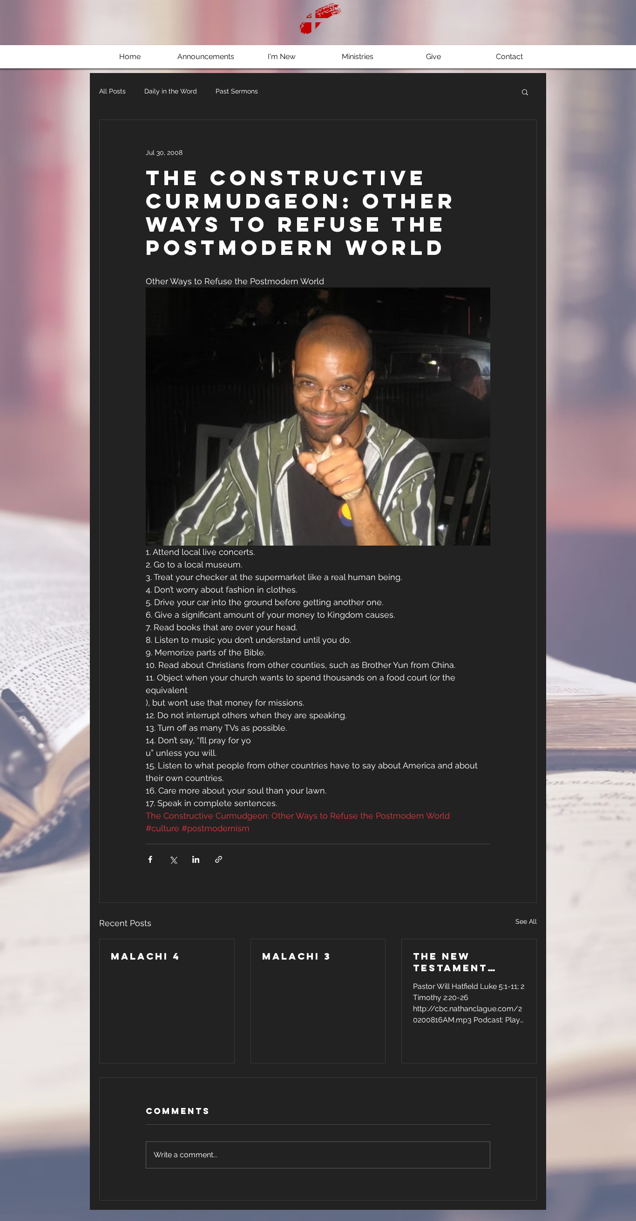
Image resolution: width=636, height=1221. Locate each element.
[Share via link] (218, 859)
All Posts (112, 91)
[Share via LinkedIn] (195, 859)
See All (526, 921)
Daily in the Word (170, 91)
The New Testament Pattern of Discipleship (457, 962)
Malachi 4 (146, 956)
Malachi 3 (297, 956)
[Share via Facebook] (150, 859)
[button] (525, 91)
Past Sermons (237, 91)
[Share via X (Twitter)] (173, 859)
